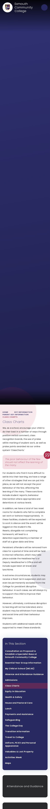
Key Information (23, 412)
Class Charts (10, 417)
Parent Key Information (16, 414)
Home (5, 412)
